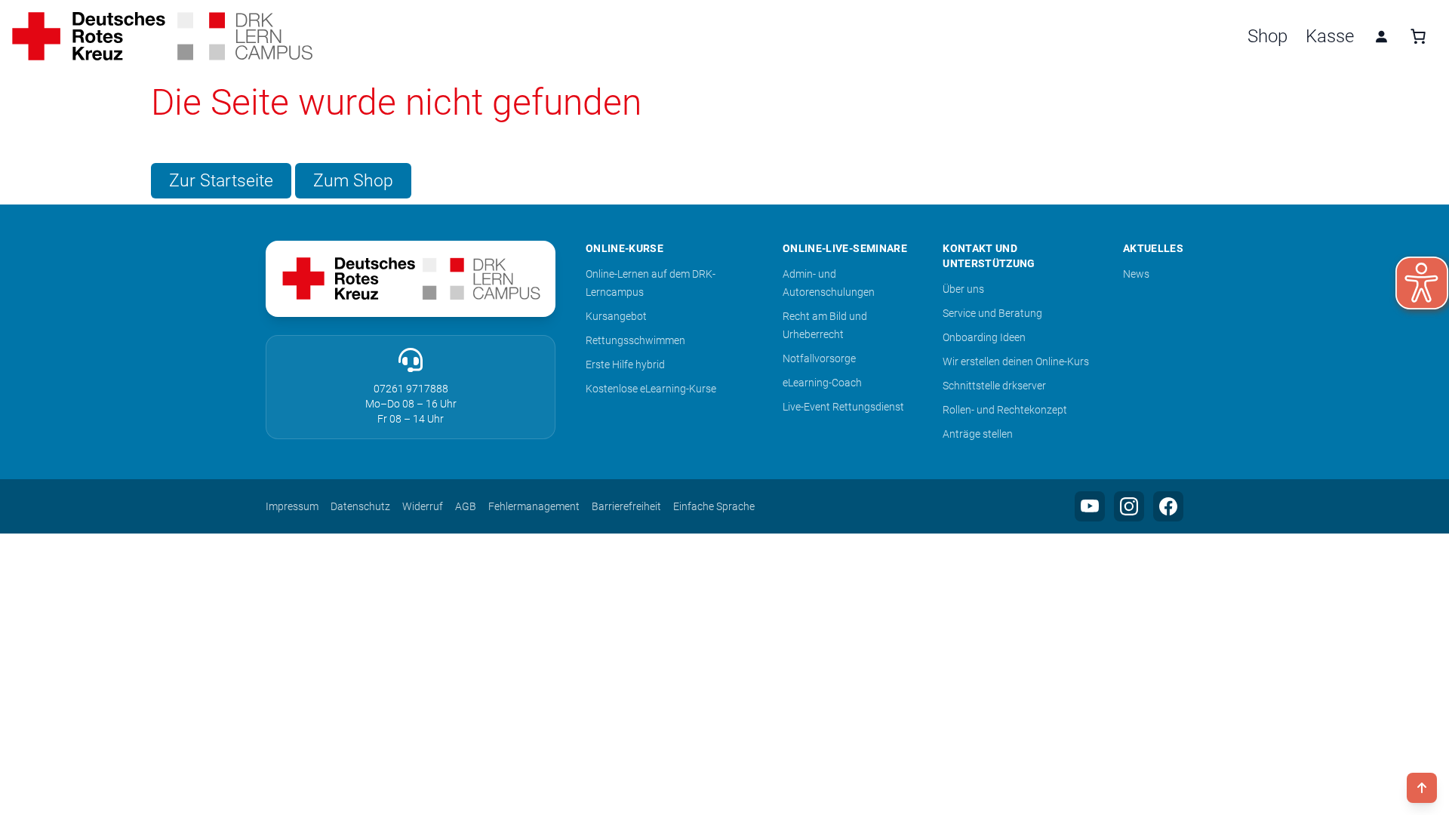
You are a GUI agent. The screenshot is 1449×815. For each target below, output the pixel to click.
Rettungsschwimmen (635, 340)
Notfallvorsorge (819, 358)
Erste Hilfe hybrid (625, 364)
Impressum (292, 506)
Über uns (963, 289)
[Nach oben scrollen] (1422, 788)
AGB (465, 506)
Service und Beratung (992, 313)
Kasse (1330, 36)
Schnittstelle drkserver (994, 386)
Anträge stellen (978, 434)
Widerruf (422, 506)
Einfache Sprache (714, 506)
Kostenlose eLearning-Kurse (651, 389)
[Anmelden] (1381, 36)
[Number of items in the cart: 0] (1418, 36)
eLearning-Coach (822, 383)
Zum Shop (353, 180)
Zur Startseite (221, 180)
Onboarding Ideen (984, 337)
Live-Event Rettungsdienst (843, 407)
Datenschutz (360, 506)
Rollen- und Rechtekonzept (1005, 410)
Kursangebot (616, 316)
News (1136, 274)
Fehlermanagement (534, 506)
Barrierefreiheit (626, 506)
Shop (1267, 36)
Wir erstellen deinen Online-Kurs (1016, 361)
